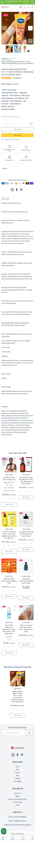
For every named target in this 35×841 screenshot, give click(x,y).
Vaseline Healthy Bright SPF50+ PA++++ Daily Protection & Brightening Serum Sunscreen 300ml (17, 697)
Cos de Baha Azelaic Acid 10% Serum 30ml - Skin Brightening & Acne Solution (26, 481)
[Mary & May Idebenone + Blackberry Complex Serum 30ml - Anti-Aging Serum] (9, 612)
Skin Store (10, 106)
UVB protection (15, 104)
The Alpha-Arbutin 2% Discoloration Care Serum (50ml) (26, 534)
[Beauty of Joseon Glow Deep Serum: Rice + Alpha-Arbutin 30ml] (26, 612)
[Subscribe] (29, 732)
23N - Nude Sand (9, 487)
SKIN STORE (9, 474)
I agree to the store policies (11, 139)
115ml (9, 639)
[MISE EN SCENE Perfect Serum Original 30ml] (9, 566)
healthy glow (25, 95)
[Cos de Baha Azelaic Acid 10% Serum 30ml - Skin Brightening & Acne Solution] (26, 464)
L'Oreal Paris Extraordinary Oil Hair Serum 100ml (26, 581)
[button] (1, 2)
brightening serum (12, 92)
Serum (14, 90)
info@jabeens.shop (19, 821)
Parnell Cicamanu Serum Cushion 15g (9, 478)
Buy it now (17, 135)
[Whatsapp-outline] (3, 831)
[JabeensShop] (5, 7)
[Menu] (33, 7)
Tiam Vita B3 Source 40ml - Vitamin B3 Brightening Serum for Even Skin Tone (9, 535)
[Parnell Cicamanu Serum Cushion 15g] (9, 464)
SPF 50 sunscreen (16, 101)
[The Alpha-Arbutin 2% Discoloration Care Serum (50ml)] (26, 519)
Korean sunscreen (7, 98)
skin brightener (20, 98)
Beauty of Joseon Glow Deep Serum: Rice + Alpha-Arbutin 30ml (26, 628)
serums (9, 60)
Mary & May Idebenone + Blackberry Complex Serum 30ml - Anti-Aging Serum (9, 629)
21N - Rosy (9, 485)
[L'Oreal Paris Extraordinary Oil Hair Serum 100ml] (26, 566)
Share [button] (5, 168)
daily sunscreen (15, 95)
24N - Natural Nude (9, 490)
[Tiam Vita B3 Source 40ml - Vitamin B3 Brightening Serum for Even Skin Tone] (9, 519)
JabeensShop (20, 833)
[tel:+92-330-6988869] (25, 7)
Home (3, 60)
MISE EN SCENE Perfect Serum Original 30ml (9, 581)
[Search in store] (29, 7)
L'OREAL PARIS (26, 576)
